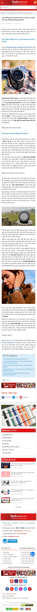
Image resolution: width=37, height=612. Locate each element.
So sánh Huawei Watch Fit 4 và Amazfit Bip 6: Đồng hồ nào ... (22, 490)
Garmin (8, 380)
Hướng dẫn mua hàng (28, 552)
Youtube (25, 397)
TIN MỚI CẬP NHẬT (9, 460)
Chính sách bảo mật (28, 561)
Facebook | (8, 397)
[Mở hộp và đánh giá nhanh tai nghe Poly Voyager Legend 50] (5, 474)
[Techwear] (18, 415)
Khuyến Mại (5, 443)
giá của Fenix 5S (9, 342)
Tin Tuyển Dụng (6, 452)
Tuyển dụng (7, 559)
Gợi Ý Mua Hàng (6, 440)
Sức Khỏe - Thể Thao (8, 449)
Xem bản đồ (7, 525)
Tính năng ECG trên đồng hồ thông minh (15, 359)
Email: (12, 536)
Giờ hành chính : (17, 531)
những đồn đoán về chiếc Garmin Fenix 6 (19, 47)
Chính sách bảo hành (28, 559)
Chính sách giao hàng (28, 556)
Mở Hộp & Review (7, 437)
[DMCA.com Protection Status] (27, 605)
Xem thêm (19, 507)
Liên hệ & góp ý (8, 563)
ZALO (16, 589)
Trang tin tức (7, 561)
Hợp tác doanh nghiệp (10, 556)
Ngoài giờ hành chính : (15, 533)
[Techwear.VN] (19, 2)
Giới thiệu (6, 552)
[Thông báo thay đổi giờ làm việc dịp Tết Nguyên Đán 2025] (5, 500)
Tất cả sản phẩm (8, 554)
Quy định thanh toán (28, 554)
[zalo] (32, 556)
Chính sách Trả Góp (27, 563)
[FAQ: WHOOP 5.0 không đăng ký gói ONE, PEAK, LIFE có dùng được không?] (5, 465)
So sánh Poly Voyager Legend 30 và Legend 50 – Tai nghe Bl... (21, 481)
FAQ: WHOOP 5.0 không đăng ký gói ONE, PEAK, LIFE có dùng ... (23, 464)
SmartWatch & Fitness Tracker (10, 446)
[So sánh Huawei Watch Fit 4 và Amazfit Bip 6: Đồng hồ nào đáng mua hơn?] (5, 491)
